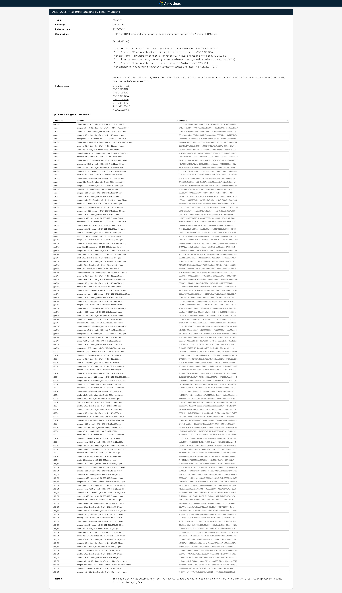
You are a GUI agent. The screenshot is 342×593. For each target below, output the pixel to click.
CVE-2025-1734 (121, 96)
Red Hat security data (172, 578)
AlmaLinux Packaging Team (128, 582)
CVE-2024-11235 (121, 86)
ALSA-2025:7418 (121, 110)
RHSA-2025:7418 (121, 106)
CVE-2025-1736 (121, 99)
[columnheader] (64, 120)
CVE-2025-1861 (120, 103)
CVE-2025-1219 (120, 92)
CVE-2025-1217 (120, 89)
